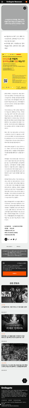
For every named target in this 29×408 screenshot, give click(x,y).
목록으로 (18, 246)
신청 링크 (8, 152)
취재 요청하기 (9, 246)
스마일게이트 (4, 400)
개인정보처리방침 (17, 400)
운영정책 (10, 400)
